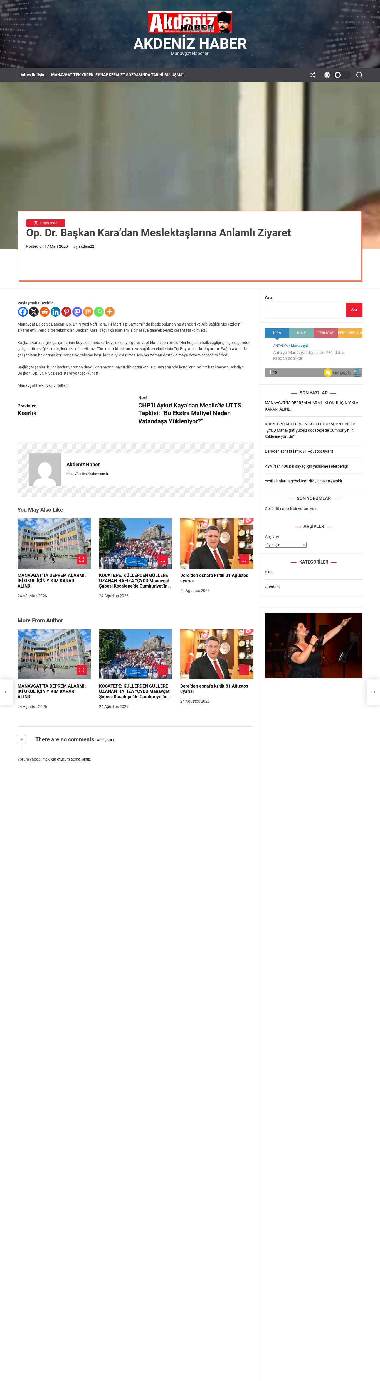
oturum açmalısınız (73, 759)
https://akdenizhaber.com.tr (87, 474)
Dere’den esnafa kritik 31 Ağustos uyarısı (214, 578)
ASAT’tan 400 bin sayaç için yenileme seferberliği (306, 466)
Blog (269, 572)
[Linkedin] (55, 312)
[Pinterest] (66, 312)
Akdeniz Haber (190, 43)
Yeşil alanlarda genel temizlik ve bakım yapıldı (303, 481)
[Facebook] (23, 312)
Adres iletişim (33, 74)
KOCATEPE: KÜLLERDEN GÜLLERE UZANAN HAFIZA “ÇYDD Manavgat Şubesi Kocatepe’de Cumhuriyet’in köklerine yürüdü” (134, 583)
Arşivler (272, 536)
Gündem (272, 586)
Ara (268, 297)
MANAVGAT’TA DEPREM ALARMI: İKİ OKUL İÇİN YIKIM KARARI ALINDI (52, 581)
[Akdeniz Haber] (45, 469)
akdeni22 (86, 246)
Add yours (105, 740)
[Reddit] (45, 312)
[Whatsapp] (99, 312)
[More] (110, 312)
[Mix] (88, 312)
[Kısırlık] (6, 692)
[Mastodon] (77, 312)
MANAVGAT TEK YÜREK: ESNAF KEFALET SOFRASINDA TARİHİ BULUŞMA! (117, 74)
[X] (34, 312)
